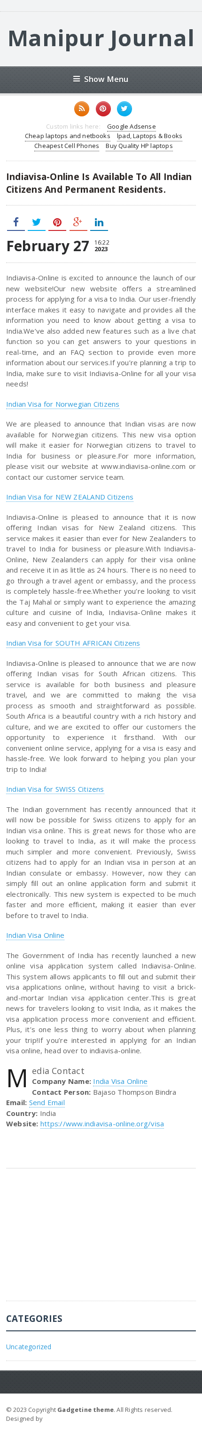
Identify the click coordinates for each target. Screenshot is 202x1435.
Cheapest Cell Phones (66, 145)
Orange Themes (69, 1418)
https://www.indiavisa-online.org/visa (102, 1123)
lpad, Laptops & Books (149, 135)
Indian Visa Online (35, 935)
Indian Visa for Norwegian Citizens (63, 404)
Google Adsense (131, 126)
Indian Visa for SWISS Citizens (55, 789)
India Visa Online (120, 1081)
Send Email (47, 1102)
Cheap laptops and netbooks (67, 135)
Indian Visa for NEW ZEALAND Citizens (69, 496)
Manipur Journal (101, 38)
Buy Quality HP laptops (139, 145)
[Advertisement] (76, 1242)
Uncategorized (29, 1346)
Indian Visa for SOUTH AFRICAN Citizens (73, 643)
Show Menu (106, 79)
